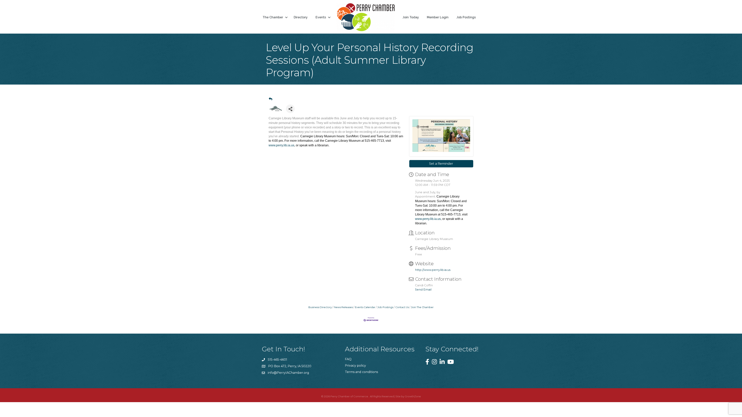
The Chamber (273, 17)
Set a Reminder (441, 163)
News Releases (343, 307)
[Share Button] (290, 108)
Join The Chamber (422, 307)
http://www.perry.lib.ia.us (432, 270)
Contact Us (402, 307)
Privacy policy (355, 365)
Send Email (423, 289)
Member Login (437, 17)
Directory (301, 17)
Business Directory (320, 307)
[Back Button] (270, 99)
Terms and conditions (361, 372)
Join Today (410, 17)
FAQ (348, 359)
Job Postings (466, 17)
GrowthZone (413, 396)
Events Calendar (365, 307)
